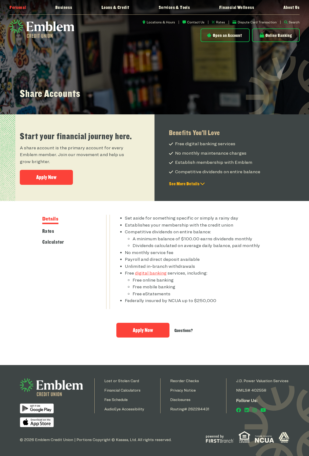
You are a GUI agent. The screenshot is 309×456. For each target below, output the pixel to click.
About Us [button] (291, 7)
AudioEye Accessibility (124, 409)
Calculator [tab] (53, 242)
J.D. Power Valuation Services (262, 381)
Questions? (183, 330)
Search (294, 22)
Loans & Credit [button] (115, 7)
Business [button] (63, 7)
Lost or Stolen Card (121, 381)
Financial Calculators (122, 390)
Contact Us (195, 22)
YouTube (263, 410)
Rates (220, 22)
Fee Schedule (116, 399)
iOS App (37, 422)
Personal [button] (17, 7)
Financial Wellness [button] (236, 7)
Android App (37, 408)
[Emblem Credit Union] (41, 28)
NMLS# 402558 (251, 390)
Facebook (238, 410)
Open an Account (227, 35)
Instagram (255, 410)
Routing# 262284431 (189, 409)
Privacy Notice (183, 390)
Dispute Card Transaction (257, 22)
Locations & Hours (161, 22)
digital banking (151, 273)
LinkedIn (247, 410)
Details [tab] (50, 218)
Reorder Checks (184, 381)
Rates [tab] (48, 231)
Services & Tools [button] (174, 7)
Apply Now (46, 177)
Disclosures (180, 399)
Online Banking (278, 35)
